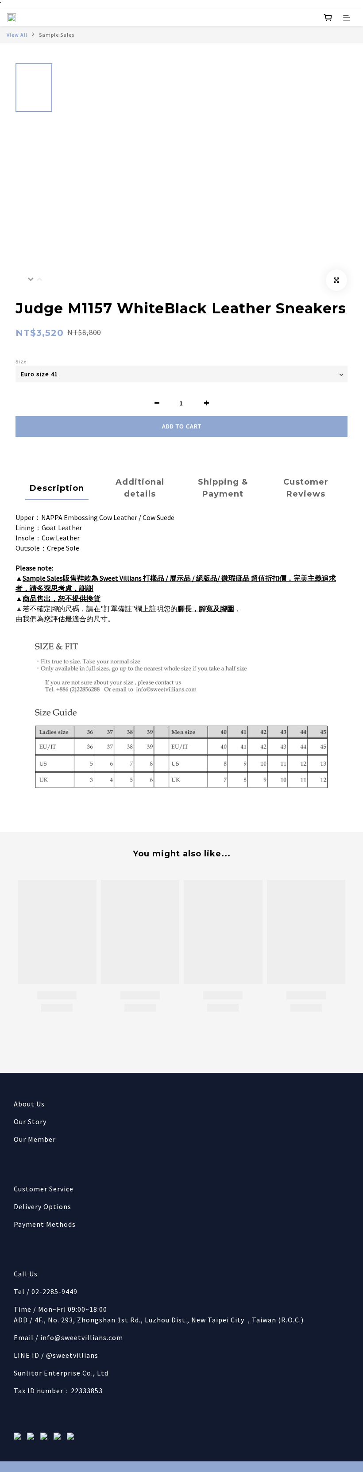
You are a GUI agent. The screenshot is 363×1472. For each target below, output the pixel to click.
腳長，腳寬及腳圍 (206, 608)
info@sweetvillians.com (81, 1337)
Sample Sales (56, 34)
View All (17, 34)
